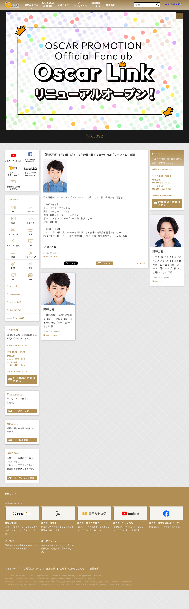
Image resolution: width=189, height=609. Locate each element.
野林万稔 (51, 247)
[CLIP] (22, 317)
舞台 (30, 234)
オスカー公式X (48, 523)
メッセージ (13, 234)
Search (157, 5)
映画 (30, 268)
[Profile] (22, 294)
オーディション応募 (22, 478)
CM (30, 246)
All (13, 212)
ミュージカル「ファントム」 (57, 208)
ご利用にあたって (32, 568)
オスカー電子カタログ (13, 174)
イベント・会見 (13, 246)
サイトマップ (11, 568)
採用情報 (50, 568)
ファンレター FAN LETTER (22, 411)
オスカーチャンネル (13, 161)
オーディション (49, 541)
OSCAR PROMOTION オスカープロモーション (12, 4)
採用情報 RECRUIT (22, 440)
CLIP (104, 263)
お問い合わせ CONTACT (22, 379)
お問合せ (167, 203)
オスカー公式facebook (30, 161)
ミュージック (30, 257)
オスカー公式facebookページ (164, 523)
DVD (13, 268)
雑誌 (13, 257)
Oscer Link (11, 523)
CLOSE (139, 263)
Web (30, 279)
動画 (13, 223)
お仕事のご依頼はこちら (13, 188)
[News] (22, 199)
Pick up (30, 212)
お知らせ (30, 223)
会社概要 (94, 568)
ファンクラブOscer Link (30, 174)
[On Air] (22, 286)
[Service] (22, 310)
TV (13, 279)
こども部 (9, 541)
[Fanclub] (22, 302)
